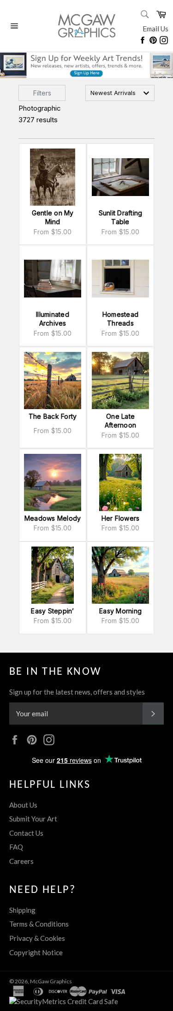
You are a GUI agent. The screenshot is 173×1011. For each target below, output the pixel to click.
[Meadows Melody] (52, 482)
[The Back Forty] (52, 380)
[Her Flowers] (120, 482)
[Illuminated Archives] (52, 278)
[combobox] (120, 93)
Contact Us (26, 833)
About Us (23, 805)
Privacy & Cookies (37, 938)
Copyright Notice (36, 952)
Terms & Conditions (39, 924)
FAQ (16, 847)
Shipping (22, 910)
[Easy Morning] (120, 575)
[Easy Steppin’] (52, 575)
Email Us (155, 28)
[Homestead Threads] (120, 278)
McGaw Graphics (51, 981)
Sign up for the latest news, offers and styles (77, 692)
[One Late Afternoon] (120, 380)
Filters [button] (42, 93)
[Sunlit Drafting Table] (120, 177)
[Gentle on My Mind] (52, 177)
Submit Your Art (33, 819)
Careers (21, 861)
